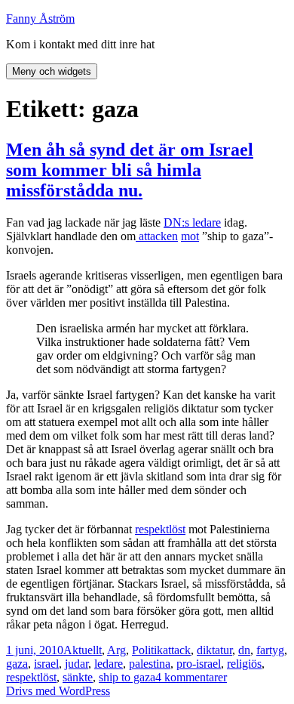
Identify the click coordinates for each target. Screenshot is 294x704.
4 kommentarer (191, 677)
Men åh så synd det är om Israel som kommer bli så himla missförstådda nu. (129, 170)
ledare (108, 663)
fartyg (270, 650)
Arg (116, 650)
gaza (17, 663)
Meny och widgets (51, 71)
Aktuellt (82, 650)
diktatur (214, 650)
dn (244, 650)
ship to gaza (127, 677)
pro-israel (198, 663)
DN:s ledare (192, 222)
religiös (244, 663)
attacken (157, 236)
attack (177, 650)
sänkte (78, 677)
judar (76, 663)
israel (46, 663)
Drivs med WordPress (58, 690)
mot (190, 236)
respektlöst (160, 529)
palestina (149, 663)
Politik (147, 650)
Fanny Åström (40, 18)
